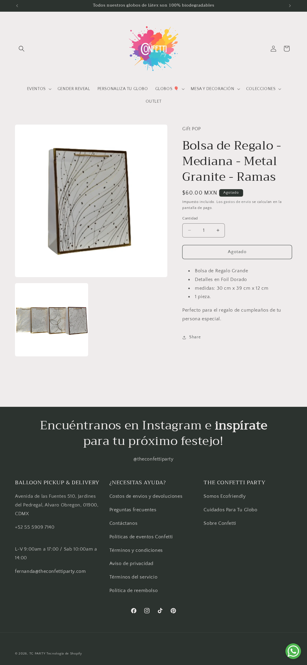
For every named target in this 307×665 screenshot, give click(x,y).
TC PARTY (37, 653)
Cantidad (190, 218)
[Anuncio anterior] (17, 5)
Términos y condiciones (136, 550)
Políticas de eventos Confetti (141, 537)
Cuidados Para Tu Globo (230, 509)
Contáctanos (123, 523)
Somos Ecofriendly (225, 496)
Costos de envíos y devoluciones (146, 496)
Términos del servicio (133, 577)
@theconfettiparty (153, 459)
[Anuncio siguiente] (290, 5)
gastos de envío (237, 202)
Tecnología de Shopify (64, 653)
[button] (21, 48)
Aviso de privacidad (131, 563)
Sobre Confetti (220, 523)
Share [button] (195, 337)
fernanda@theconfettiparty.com (50, 571)
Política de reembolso (133, 590)
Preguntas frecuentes (132, 509)
